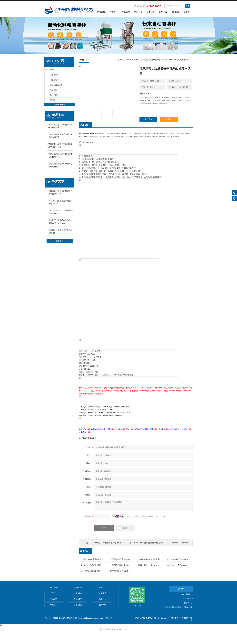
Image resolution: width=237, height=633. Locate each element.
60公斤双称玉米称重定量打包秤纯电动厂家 (93, 571)
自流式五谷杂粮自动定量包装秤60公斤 (60, 231)
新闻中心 (138, 12)
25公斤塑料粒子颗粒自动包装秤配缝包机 (121, 559)
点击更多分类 (59, 104)
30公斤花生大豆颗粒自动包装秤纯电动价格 (179, 565)
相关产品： (85, 551)
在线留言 (175, 12)
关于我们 (113, 12)
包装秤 (51, 69)
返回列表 (185, 543)
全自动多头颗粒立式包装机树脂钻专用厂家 (60, 135)
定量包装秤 (54, 80)
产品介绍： (85, 125)
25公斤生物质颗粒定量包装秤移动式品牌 (60, 202)
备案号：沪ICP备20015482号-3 (147, 618)
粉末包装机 (78, 605)
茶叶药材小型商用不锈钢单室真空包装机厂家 (60, 145)
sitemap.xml (165, 618)
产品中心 (138, 60)
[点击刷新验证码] (118, 516)
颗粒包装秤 (54, 95)
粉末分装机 (78, 593)
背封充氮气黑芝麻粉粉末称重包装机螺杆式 (60, 155)
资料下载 (163, 12)
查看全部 (59, 241)
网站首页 (101, 12)
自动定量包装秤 (56, 85)
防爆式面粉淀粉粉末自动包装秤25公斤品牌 (150, 565)
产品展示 (126, 12)
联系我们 (187, 12)
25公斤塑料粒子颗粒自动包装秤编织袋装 (179, 559)
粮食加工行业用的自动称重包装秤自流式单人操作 (60, 221)
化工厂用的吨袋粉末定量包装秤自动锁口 (121, 571)
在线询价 (148, 119)
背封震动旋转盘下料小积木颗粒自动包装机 (60, 165)
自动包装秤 (54, 75)
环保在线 (183, 618)
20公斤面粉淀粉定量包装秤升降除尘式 (121, 565)
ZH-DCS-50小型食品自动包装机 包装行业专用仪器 (152, 543)
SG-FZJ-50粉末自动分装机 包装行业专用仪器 (107, 543)
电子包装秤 (54, 90)
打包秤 (52, 100)
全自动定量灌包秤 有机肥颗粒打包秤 (150, 559)
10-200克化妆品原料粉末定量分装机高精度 (60, 126)
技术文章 (150, 12)
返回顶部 (175, 543)
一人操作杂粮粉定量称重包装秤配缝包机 (93, 559)
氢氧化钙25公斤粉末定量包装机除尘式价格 (93, 565)
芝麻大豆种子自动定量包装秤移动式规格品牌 (60, 192)
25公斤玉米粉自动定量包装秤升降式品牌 (60, 211)
